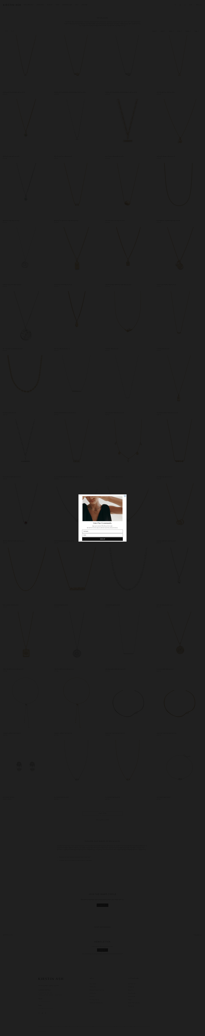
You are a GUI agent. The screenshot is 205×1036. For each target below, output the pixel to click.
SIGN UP (102, 539)
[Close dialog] (125, 496)
